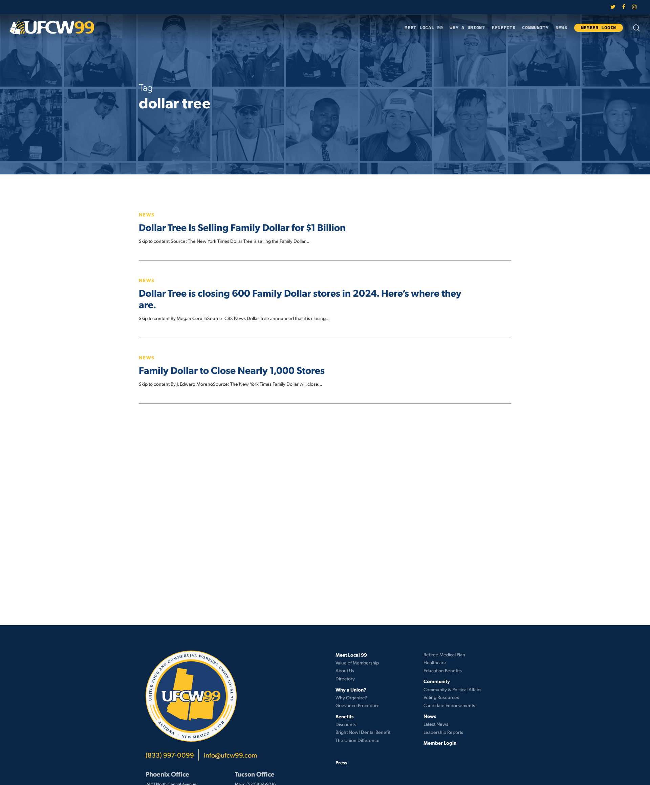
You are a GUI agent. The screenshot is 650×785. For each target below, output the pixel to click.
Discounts (345, 724)
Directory (345, 678)
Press (341, 762)
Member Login (440, 743)
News (147, 214)
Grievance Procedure (357, 705)
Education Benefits (443, 670)
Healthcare (435, 662)
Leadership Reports (443, 732)
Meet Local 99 (351, 655)
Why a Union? (350, 689)
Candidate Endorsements (449, 705)
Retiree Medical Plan (444, 654)
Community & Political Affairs (452, 689)
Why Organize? (351, 697)
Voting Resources (441, 697)
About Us (344, 670)
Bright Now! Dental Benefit (362, 732)
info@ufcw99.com (230, 754)
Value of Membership (357, 662)
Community (437, 681)
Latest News (436, 724)
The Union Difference (357, 740)
